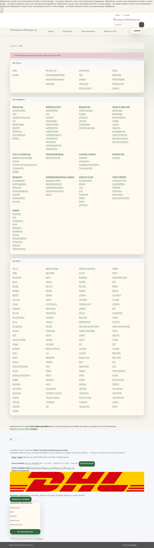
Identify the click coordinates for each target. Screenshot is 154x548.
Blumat (115, 290)
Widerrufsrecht (85, 88)
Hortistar (116, 335)
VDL (47, 406)
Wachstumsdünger (120, 138)
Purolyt (115, 375)
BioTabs (49, 290)
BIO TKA (82, 286)
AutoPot (82, 282)
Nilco (81, 362)
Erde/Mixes (83, 194)
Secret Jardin (51, 388)
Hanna (115, 330)
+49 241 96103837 (32, 463)
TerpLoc (16, 397)
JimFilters (16, 348)
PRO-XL (49, 375)
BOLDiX (15, 295)
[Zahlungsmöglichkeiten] (51, 468)
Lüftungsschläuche (53, 135)
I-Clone (115, 339)
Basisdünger (117, 110)
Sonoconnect (117, 388)
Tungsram (83, 402)
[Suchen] (141, 24)
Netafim (49, 362)
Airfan (114, 273)
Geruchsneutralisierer (55, 191)
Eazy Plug (83, 317)
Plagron (82, 371)
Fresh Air (116, 322)
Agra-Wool (50, 273)
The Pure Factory (52, 397)
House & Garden (19, 339)
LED (14, 121)
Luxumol (82, 353)
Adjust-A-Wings (52, 268)
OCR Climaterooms (20, 366)
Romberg (16, 384)
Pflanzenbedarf (118, 79)
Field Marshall (85, 322)
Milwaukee (50, 357)
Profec (81, 375)
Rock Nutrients (118, 379)
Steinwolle (83, 205)
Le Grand (83, 348)
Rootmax (82, 384)
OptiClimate (84, 366)
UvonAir (115, 402)
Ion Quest (50, 344)
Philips (48, 371)
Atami (15, 282)
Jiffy (113, 344)
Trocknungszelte (85, 168)
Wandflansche (52, 149)
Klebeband (17, 228)
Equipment (116, 75)
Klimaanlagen (51, 121)
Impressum (83, 83)
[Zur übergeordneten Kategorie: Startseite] (141, 46)
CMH (14, 114)
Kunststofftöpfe (118, 184)
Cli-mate (115, 299)
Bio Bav (16, 286)
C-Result (82, 295)
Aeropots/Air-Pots (119, 180)
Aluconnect (17, 277)
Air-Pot (82, 273)
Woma (114, 406)
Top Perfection (118, 397)
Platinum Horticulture (21, 375)
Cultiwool (16, 308)
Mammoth (116, 353)
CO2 (47, 114)
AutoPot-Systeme (86, 110)
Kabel (15, 224)
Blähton (82, 184)
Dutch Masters (18, 317)
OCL (114, 362)
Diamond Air (51, 313)
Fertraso (49, 322)
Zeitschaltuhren (19, 248)
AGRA (15, 273)
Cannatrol (83, 299)
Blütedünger (117, 114)
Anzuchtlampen (19, 110)
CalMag (115, 121)
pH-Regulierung (118, 131)
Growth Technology (87, 330)
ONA (48, 366)
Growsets (116, 157)
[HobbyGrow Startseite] (126, 19)
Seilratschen (18, 242)
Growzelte (83, 157)
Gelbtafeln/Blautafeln (54, 187)
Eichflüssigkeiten (19, 184)
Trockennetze (18, 168)
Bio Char (49, 286)
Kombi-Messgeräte (20, 191)
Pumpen (82, 114)
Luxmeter (16, 194)
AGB (80, 75)
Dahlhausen (51, 308)
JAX (80, 344)
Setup (114, 70)
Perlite (81, 201)
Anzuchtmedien (85, 180)
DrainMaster (117, 313)
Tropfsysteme (84, 124)
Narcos (15, 362)
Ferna (15, 322)
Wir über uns (51, 70)
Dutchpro (50, 317)
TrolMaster (50, 402)
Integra (15, 344)
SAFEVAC (115, 384)
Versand (40, 539)
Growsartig (50, 330)
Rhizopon (50, 379)
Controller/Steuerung (21, 117)
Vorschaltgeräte (19, 135)
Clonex (15, 304)
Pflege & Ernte (118, 83)
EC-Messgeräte (19, 180)
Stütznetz (16, 245)
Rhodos (82, 379)
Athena (49, 282)
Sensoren (16, 201)
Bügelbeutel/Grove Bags (22, 157)
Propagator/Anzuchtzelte (89, 164)
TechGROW (117, 393)
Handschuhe (18, 221)
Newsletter (50, 83)
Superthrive (84, 393)
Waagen (16, 171)
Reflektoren (17, 131)
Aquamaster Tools (119, 277)
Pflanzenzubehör (19, 238)
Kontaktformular (87, 463)
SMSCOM (83, 388)
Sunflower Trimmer (54, 393)
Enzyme (115, 124)
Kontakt (127, 15)
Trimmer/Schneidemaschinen (25, 164)
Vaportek (16, 406)
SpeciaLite (17, 393)
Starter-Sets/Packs (119, 135)
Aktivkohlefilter (52, 110)
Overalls (16, 235)
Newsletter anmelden (21, 499)
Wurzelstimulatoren (120, 142)
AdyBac (115, 268)
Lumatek (115, 348)
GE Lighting (17, 326)
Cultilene (116, 304)
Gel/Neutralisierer (53, 157)
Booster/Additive (119, 117)
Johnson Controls (53, 348)
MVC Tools (116, 357)
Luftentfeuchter (52, 131)
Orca (114, 366)
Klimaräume (84, 161)
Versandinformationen (55, 79)
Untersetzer (117, 191)
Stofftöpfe (116, 187)
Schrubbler (17, 388)
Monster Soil (84, 357)
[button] (124, 31)
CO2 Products (51, 304)
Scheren (16, 161)
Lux (47, 353)
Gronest (16, 330)
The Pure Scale (85, 397)
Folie (14, 217)
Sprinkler (83, 121)
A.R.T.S (15, 268)
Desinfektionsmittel (54, 184)
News (117, 15)
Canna (48, 299)
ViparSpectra (84, 406)
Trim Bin (16, 402)
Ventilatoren (51, 142)
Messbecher (17, 231)
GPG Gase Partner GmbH (89, 326)
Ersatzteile (17, 214)
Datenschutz (84, 70)
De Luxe (16, 313)
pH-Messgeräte (19, 198)
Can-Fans (16, 299)
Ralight (15, 379)
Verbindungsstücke (53, 145)
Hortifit (82, 335)
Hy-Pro (81, 339)
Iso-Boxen (50, 117)
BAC (114, 282)
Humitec (49, 339)
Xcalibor (16, 411)
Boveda (49, 295)
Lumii (15, 353)
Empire (115, 317)
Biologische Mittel (53, 180)
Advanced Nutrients (87, 268)
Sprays (48, 194)
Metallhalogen (18, 124)
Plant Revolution (119, 371)
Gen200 (49, 326)
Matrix (15, 357)
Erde (81, 191)
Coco (81, 187)
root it (48, 384)
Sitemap (82, 79)
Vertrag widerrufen (25, 532)
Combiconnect (85, 304)
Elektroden (17, 187)
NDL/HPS (16, 128)
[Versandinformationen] (77, 481)
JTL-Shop (133, 545)
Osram (15, 371)
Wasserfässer (117, 194)
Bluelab (82, 290)
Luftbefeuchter (52, 128)
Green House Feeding (121, 326)
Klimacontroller (52, 124)
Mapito (82, 198)
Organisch (116, 128)
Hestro (48, 335)
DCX (114, 308)
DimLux (82, 313)
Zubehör (115, 88)
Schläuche (83, 117)
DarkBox (82, 308)
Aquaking (83, 277)
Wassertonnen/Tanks (120, 198)
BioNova (16, 290)
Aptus (48, 277)
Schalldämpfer (52, 138)
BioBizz (115, 286)
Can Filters (116, 295)
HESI (14, 335)
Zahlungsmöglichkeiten (55, 75)
